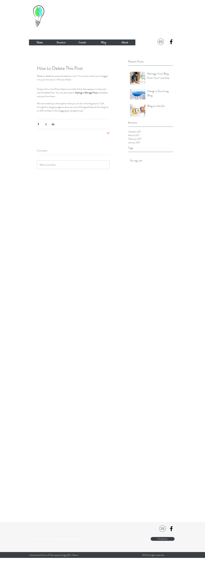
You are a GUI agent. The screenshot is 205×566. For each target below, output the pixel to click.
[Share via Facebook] (38, 124)
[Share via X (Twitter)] (45, 124)
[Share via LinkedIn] (53, 124)
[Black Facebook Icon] (171, 42)
